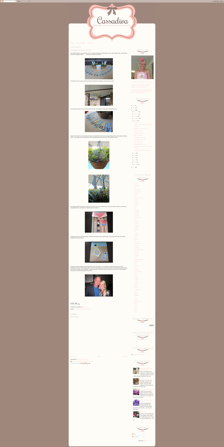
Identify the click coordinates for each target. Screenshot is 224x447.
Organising (136, 269)
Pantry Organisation (138, 135)
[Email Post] (78, 304)
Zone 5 (135, 311)
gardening (136, 227)
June (135, 155)
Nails (135, 263)
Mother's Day (137, 241)
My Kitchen (136, 255)
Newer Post (73, 356)
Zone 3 (135, 307)
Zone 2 (135, 305)
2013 (134, 107)
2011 (134, 167)
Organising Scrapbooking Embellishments (142, 150)
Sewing (135, 291)
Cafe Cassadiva (137, 191)
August (135, 120)
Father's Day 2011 (137, 130)
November (136, 114)
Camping (136, 193)
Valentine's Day (137, 301)
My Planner (136, 122)
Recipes (136, 287)
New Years (136, 265)
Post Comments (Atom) (82, 359)
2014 (134, 105)
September (136, 118)
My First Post (143, 412)
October (136, 116)
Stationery (136, 295)
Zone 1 (135, 303)
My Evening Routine (138, 249)
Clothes (136, 205)
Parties (135, 273)
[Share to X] (74, 303)
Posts (134, 434)
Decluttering (136, 211)
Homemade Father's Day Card (140, 128)
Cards (135, 195)
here (84, 54)
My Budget (136, 247)
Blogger (145, 440)
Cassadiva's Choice (138, 197)
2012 (134, 110)
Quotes (135, 285)
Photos (135, 275)
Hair (135, 231)
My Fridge (136, 251)
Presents (88, 309)
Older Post (124, 356)
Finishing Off (137, 225)
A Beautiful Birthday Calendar (140, 144)
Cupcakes (136, 209)
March (135, 162)
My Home (136, 253)
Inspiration (136, 233)
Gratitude (136, 229)
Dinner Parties (137, 217)
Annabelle (136, 183)
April (135, 159)
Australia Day (137, 185)
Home (72, 43)
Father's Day (83, 309)
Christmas (136, 201)
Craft (135, 207)
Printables (136, 281)
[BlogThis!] (73, 303)
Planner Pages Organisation (140, 137)
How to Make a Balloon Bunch (146, 389)
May (135, 157)
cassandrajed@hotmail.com (138, 354)
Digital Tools (136, 215)
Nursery (136, 267)
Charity (135, 199)
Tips (135, 297)
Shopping (136, 293)
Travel (135, 299)
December (136, 111)
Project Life (136, 283)
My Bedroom (137, 245)
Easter (135, 219)
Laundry (136, 237)
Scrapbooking (137, 289)
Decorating (76, 309)
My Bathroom (137, 243)
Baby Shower (137, 189)
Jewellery (136, 235)
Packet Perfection (138, 271)
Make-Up (136, 239)
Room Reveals (81, 43)
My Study (136, 261)
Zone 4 (135, 309)
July (135, 153)
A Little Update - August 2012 (140, 139)
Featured (90, 43)
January (136, 164)
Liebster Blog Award (138, 141)
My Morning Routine (138, 259)
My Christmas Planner (138, 132)
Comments (135, 436)
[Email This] (71, 303)
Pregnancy (136, 277)
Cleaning (136, 203)
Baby (135, 187)
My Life (135, 257)
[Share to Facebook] (76, 303)
